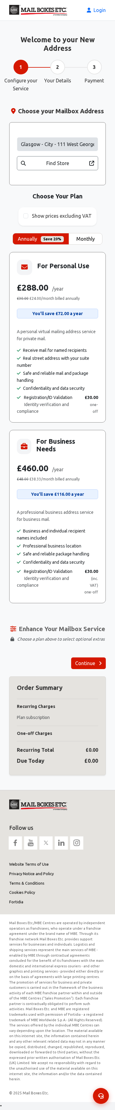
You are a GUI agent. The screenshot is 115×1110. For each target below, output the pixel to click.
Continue (85, 663)
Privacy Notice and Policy (31, 873)
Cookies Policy (22, 892)
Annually (39, 239)
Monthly (85, 239)
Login (99, 10)
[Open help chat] (101, 1096)
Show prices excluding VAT (62, 216)
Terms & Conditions (26, 883)
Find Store (57, 163)
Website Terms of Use (29, 864)
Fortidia (16, 902)
